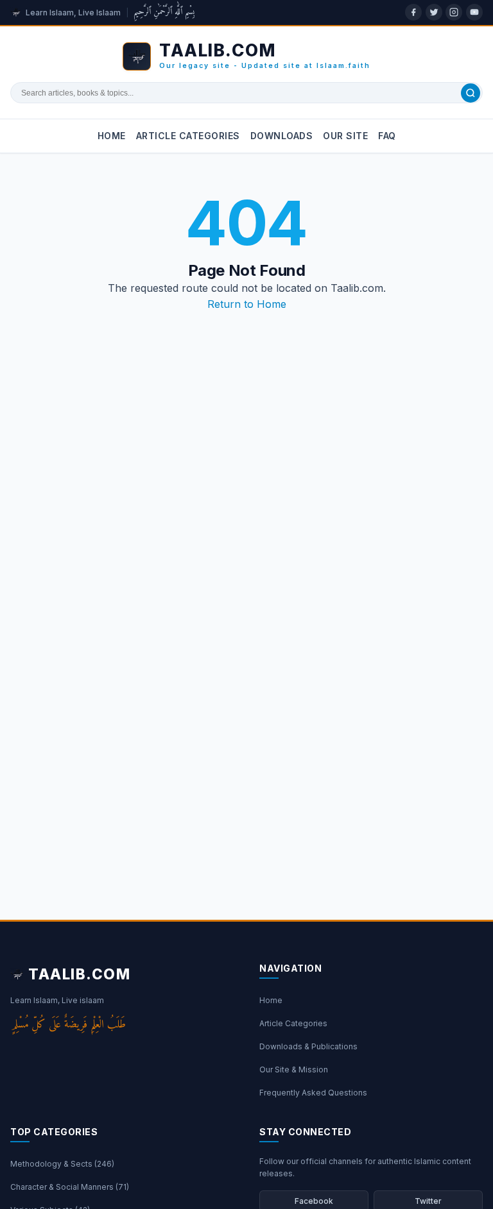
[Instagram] (453, 12)
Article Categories (188, 135)
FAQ (387, 135)
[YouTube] (474, 12)
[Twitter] (434, 12)
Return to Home (246, 304)
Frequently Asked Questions (313, 1092)
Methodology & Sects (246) (62, 1164)
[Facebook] (413, 12)
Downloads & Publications (308, 1046)
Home (112, 135)
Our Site (345, 135)
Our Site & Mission (293, 1069)
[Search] (470, 93)
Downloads (281, 135)
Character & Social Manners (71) (69, 1187)
